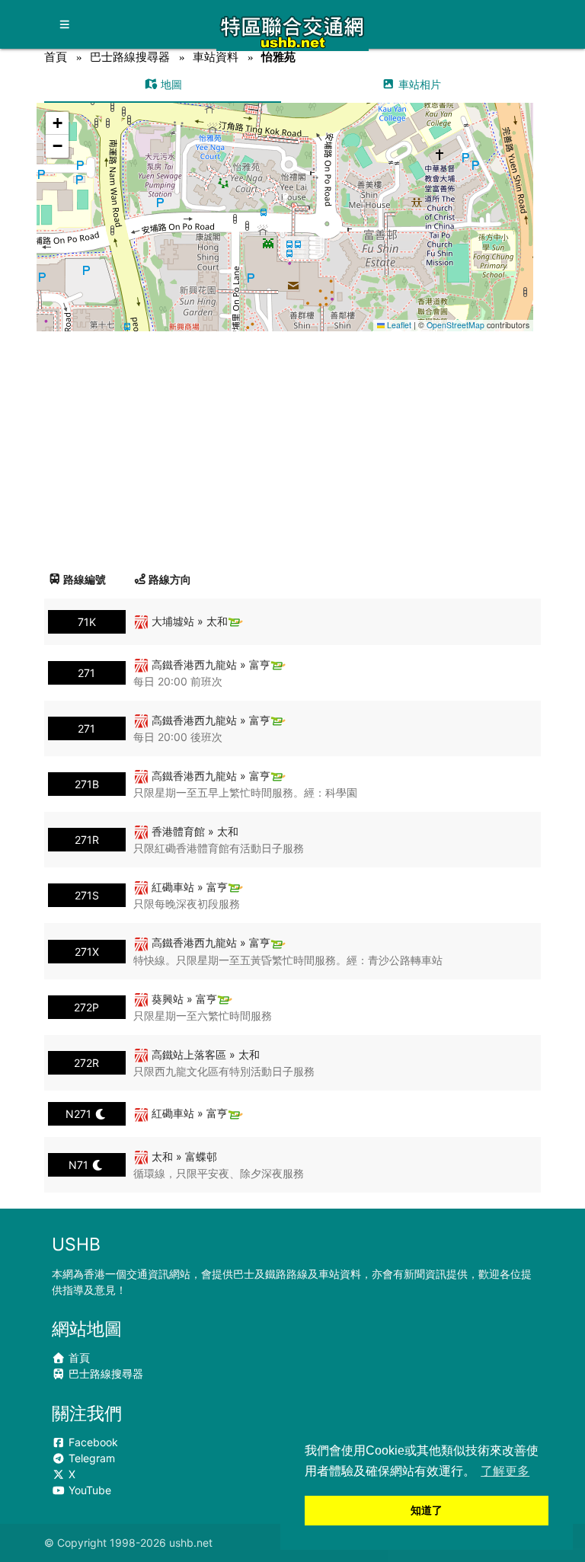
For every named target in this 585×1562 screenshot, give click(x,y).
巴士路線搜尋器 (130, 57)
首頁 (55, 57)
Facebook (92, 1442)
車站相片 (418, 84)
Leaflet (398, 325)
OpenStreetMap (455, 325)
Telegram (90, 1458)
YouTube (88, 1490)
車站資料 (215, 57)
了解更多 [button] (505, 1471)
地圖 (170, 84)
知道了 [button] (427, 1510)
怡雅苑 (278, 57)
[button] (286, 202)
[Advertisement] (293, 445)
